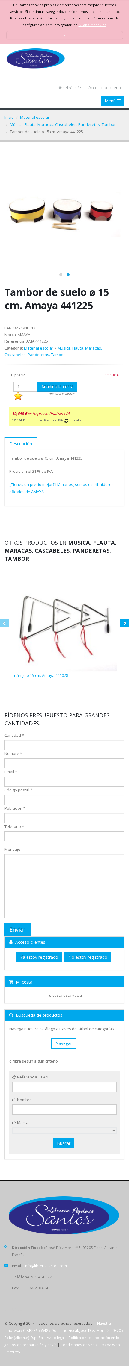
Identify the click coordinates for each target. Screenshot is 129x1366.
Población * (15, 808)
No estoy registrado (87, 957)
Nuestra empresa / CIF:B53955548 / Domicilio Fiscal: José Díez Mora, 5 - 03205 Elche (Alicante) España (63, 1330)
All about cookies (92, 24)
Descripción (20, 443)
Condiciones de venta (79, 1344)
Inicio (9, 117)
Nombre (24, 1099)
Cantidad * (14, 735)
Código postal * (18, 790)
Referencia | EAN (32, 1077)
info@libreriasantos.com (45, 1265)
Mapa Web (111, 1344)
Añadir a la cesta (57, 386)
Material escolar (35, 117)
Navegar (64, 1043)
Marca (22, 1122)
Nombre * (13, 753)
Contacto (12, 1352)
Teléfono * (14, 826)
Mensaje (12, 849)
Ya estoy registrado (39, 957)
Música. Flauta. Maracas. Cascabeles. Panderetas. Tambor (63, 124)
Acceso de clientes (106, 87)
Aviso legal (56, 1337)
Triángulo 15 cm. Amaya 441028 (40, 675)
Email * (10, 771)
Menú (111, 101)
